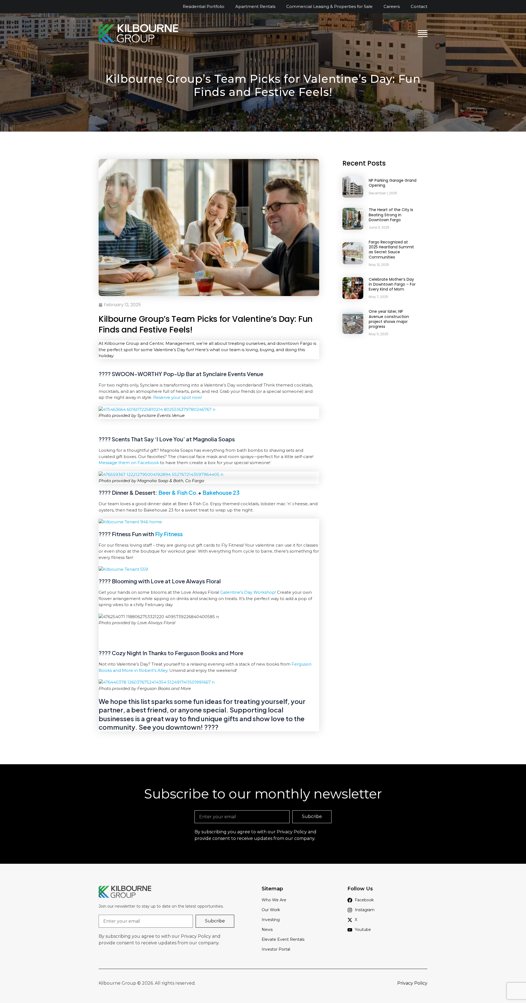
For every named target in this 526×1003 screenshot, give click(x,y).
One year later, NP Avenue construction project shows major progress (389, 319)
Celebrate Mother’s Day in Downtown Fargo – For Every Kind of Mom (392, 284)
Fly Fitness (169, 533)
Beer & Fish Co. (177, 492)
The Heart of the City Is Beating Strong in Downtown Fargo (391, 214)
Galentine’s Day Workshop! (248, 592)
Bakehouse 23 (220, 492)
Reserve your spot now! (177, 397)
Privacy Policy (292, 831)
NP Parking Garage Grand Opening (392, 183)
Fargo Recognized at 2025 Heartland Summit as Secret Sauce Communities (391, 249)
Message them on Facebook (129, 462)
